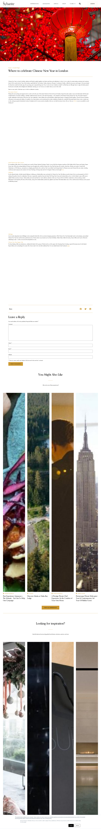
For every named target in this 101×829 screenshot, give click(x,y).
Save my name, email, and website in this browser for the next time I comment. (26, 310)
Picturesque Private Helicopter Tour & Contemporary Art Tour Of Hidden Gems (86, 548)
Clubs (72, 3)
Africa (56, 3)
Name (10, 292)
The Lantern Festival (12, 92)
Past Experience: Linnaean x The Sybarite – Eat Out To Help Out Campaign (14, 548)
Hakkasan (10, 145)
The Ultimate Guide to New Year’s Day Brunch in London (86, 795)
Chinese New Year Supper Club (15, 198)
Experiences (34, 3)
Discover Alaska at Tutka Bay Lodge (37, 546)
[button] (92, 3)
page (68, 202)
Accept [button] (71, 825)
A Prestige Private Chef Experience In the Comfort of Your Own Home (62, 548)
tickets (75, 101)
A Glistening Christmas (11, 794)
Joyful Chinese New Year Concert (16, 135)
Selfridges (10, 190)
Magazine (46, 3)
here (63, 142)
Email (10, 298)
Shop (64, 3)
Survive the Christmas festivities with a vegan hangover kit (63, 795)
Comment (10, 273)
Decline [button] (77, 825)
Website (10, 304)
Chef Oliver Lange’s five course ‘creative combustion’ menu (38, 795)
